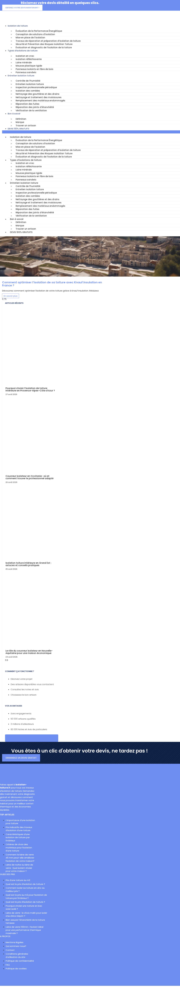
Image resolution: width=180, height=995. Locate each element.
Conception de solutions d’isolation (35, 34)
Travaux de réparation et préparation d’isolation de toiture (48, 40)
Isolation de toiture (18, 25)
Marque (20, 122)
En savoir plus (10, 295)
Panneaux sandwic (26, 72)
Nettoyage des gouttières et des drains (37, 93)
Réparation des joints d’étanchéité (35, 107)
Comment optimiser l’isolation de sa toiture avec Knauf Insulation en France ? (52, 283)
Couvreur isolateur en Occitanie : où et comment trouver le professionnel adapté (29, 477)
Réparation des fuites (27, 103)
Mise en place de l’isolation (30, 37)
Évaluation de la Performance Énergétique (39, 30)
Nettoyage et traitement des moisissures (38, 97)
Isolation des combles (28, 90)
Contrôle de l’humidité (28, 80)
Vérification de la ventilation (31, 110)
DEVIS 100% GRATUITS (18, 128)
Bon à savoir (14, 113)
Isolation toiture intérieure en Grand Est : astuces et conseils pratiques (28, 564)
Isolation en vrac (25, 55)
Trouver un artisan (26, 125)
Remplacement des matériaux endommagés (40, 100)
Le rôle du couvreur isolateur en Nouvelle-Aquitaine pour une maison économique (29, 652)
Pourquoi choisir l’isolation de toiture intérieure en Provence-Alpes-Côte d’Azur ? (30, 389)
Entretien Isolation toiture (21, 75)
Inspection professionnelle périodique (36, 87)
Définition (21, 118)
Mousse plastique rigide (29, 65)
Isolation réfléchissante (29, 59)
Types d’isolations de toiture (23, 50)
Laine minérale (24, 62)
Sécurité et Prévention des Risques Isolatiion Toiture (44, 44)
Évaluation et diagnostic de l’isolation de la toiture (44, 47)
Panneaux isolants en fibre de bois (34, 69)
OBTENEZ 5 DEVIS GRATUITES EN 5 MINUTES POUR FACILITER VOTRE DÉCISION (32, 738)
